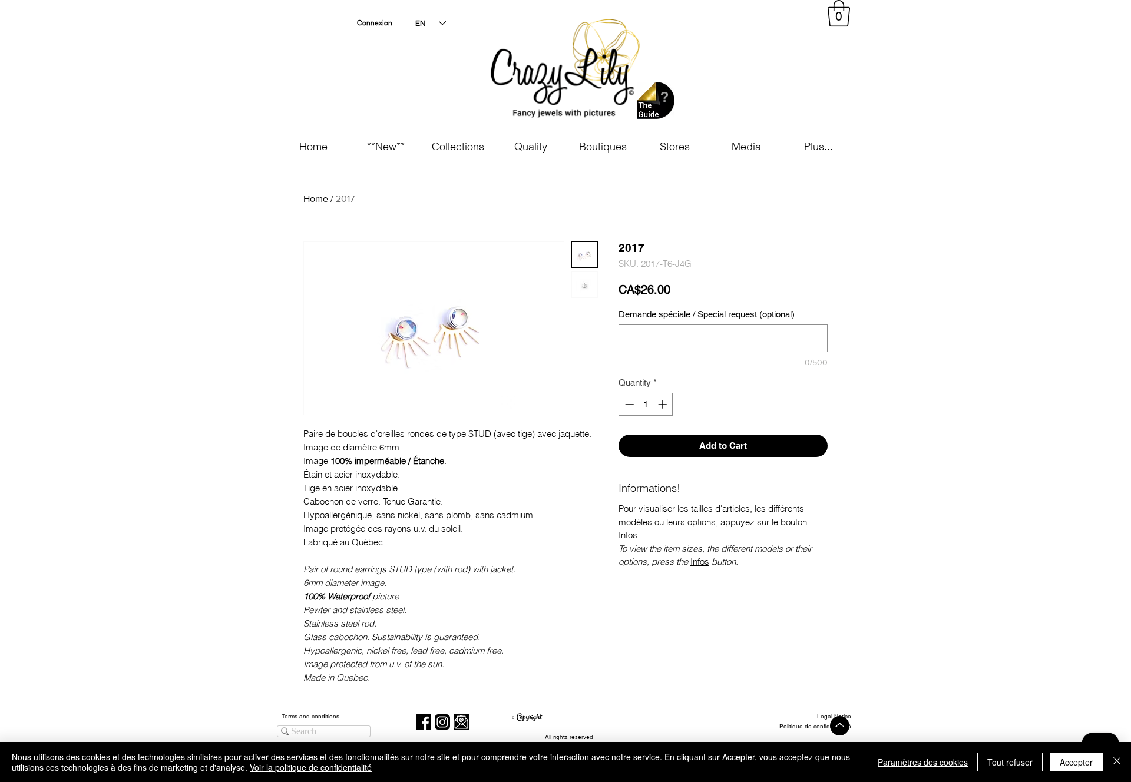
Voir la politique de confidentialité (311, 767)
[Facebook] (423, 722)
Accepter (1076, 762)
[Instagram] (442, 722)
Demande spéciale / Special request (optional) (707, 314)
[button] (385, 146)
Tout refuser (1010, 762)
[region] (744, 70)
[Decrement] (628, 404)
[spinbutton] (646, 404)
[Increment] (664, 404)
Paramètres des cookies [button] (923, 762)
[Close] (1117, 762)
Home (315, 199)
